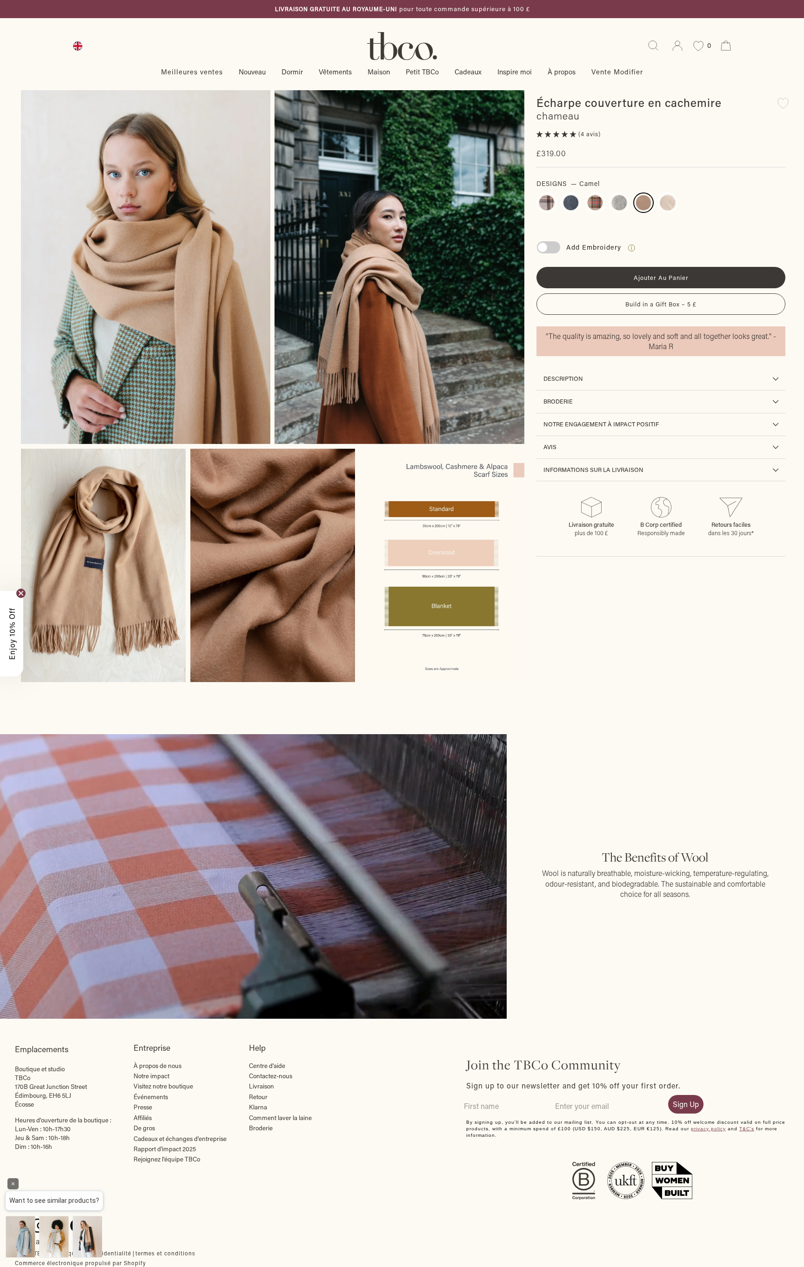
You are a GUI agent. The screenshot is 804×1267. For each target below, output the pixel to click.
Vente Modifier (617, 71)
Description (563, 378)
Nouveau (252, 71)
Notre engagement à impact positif (601, 424)
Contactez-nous (270, 1076)
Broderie (558, 401)
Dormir (292, 71)
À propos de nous (157, 1065)
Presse (143, 1107)
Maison (379, 71)
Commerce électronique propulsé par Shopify (80, 1263)
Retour (258, 1097)
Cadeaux (468, 71)
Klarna (258, 1107)
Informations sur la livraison (593, 469)
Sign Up (686, 1104)
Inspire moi (514, 71)
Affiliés (143, 1118)
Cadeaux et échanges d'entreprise (180, 1138)
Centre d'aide (267, 1065)
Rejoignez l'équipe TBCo (167, 1159)
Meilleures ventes (192, 71)
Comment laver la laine (280, 1118)
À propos (562, 71)
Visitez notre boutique (163, 1086)
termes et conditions (165, 1253)
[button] (557, 134)
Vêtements (335, 71)
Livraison (261, 1086)
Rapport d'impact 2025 (165, 1149)
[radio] (546, 203)
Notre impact (151, 1076)
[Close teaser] (21, 593)
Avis (549, 447)
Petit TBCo (422, 71)
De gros (144, 1128)
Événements (151, 1097)
